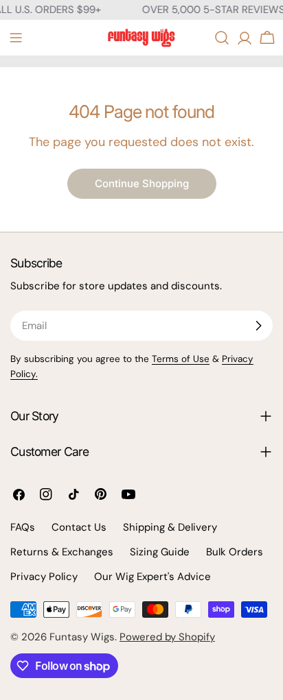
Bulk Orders (234, 552)
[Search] (222, 37)
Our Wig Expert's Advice (152, 576)
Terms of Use (181, 359)
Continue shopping (142, 183)
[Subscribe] (258, 326)
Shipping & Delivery (170, 527)
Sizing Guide (160, 552)
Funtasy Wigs (82, 637)
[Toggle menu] (16, 37)
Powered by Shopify (167, 637)
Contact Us (79, 527)
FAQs (22, 527)
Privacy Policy (44, 576)
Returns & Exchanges (61, 552)
